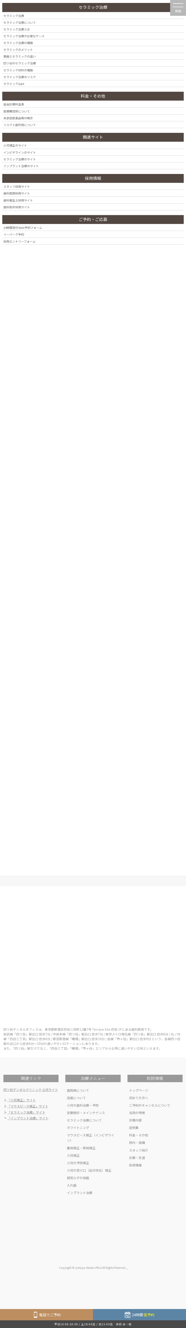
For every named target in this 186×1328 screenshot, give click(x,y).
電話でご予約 (50, 1314)
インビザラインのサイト (19, 152)
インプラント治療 (79, 1192)
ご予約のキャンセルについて (149, 1105)
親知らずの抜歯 (78, 1177)
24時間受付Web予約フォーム (22, 227)
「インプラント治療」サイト (28, 1118)
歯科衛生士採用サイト (18, 200)
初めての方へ (138, 1098)
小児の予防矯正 (78, 1163)
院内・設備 (137, 1142)
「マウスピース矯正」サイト (27, 1106)
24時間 (143, 1314)
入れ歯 (71, 1185)
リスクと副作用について (19, 125)
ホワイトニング (78, 1127)
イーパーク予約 (13, 234)
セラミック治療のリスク (19, 77)
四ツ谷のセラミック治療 (19, 63)
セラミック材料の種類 (18, 70)
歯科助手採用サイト (16, 207)
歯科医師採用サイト (16, 193)
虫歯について (76, 1098)
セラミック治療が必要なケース (23, 36)
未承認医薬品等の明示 (18, 118)
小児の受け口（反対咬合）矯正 (89, 1170)
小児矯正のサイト (15, 145)
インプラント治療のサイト (21, 166)
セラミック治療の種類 (18, 43)
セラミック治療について (84, 1120)
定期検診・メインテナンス (86, 1112)
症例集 (134, 1127)
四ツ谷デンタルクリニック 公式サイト (30, 1089)
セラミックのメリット (18, 49)
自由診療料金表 (13, 104)
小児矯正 (73, 1155)
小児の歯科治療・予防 (83, 1105)
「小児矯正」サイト (21, 1100)
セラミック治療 (13, 16)
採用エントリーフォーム (19, 241)
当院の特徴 (137, 1112)
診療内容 (135, 1120)
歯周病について (78, 1090)
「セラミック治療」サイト (26, 1112)
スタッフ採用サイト (16, 186)
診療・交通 (137, 1157)
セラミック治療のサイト (19, 159)
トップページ (138, 1090)
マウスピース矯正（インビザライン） (90, 1138)
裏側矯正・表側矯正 (81, 1148)
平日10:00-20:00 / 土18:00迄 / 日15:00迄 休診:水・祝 (93, 1324)
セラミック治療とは (16, 29)
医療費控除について (16, 111)
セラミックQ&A (13, 84)
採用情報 (135, 1165)
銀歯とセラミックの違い (19, 56)
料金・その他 (138, 1135)
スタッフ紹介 (138, 1150)
